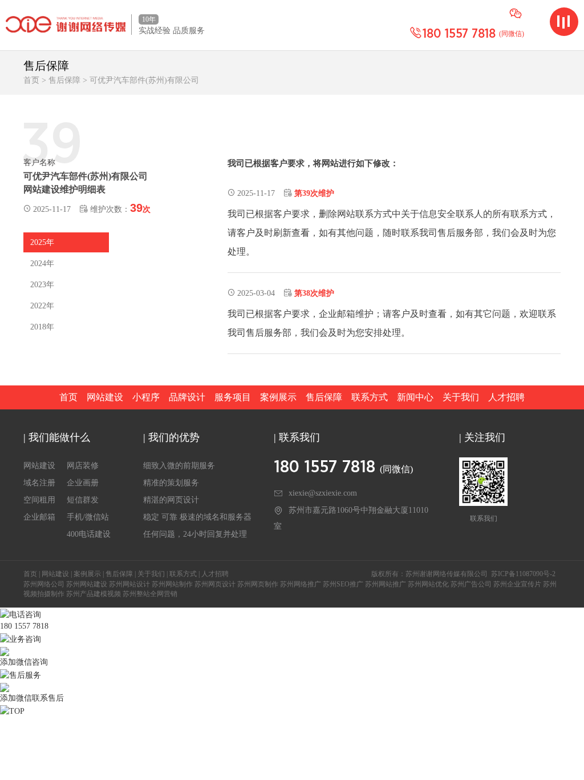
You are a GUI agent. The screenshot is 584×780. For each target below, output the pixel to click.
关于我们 (461, 397)
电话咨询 (25, 614)
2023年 (42, 284)
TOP (17, 711)
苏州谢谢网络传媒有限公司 (446, 574)
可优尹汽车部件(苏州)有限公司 (144, 80)
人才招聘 (506, 397)
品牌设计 (187, 397)
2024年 (42, 263)
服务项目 (232, 397)
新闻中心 (415, 397)
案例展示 (278, 397)
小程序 (146, 397)
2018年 (42, 327)
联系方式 (369, 397)
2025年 (42, 242)
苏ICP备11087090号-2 (523, 574)
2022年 (42, 305)
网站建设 (105, 397)
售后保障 (64, 80)
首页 (31, 80)
